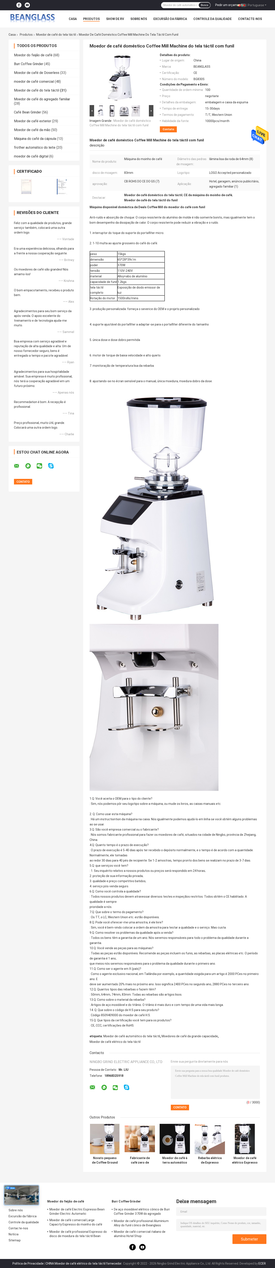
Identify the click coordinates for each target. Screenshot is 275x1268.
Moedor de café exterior (32, 121)
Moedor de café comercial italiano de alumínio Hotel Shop (140, 1234)
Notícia (13, 1234)
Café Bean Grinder (27, 112)
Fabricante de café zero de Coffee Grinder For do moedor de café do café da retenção (140, 1160)
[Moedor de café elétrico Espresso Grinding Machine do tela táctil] (245, 1139)
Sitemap (15, 1240)
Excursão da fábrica (170, 19)
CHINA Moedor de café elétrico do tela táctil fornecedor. (84, 1263)
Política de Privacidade (28, 1263)
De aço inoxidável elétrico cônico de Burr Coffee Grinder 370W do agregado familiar (142, 1212)
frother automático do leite (34, 147)
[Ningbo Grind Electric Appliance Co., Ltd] (32, 18)
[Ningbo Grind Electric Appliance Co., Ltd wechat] (42, 466)
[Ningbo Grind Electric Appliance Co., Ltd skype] (53, 466)
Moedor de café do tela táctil (56, 34)
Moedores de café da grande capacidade (190, 1036)
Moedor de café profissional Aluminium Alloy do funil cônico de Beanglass (141, 1223)
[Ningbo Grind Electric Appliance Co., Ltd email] (19, 466)
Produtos (91, 19)
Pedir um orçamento (229, 5)
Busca (204, 5)
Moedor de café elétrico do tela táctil (115, 1041)
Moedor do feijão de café (33, 55)
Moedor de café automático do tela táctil (131, 1036)
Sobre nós (138, 19)
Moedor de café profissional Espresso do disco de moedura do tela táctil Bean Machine (78, 1234)
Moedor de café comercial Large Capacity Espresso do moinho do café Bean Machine (75, 1222)
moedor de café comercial (34, 81)
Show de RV (115, 19)
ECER (262, 1263)
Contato (168, 129)
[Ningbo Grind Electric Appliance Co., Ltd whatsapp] (30, 466)
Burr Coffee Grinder (28, 64)
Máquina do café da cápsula (35, 139)
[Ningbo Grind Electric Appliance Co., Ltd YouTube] (27, 5)
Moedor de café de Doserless (36, 73)
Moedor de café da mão (32, 130)
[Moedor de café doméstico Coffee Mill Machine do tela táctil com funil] (120, 78)
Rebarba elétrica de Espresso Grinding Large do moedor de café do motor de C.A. (210, 1160)
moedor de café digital (31, 156)
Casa (73, 19)
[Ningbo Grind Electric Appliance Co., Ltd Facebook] (19, 5)
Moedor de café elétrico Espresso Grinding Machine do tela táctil (245, 1160)
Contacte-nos (250, 19)
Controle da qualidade (212, 19)
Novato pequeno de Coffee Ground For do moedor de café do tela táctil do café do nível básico (105, 1160)
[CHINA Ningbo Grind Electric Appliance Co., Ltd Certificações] (26, 186)
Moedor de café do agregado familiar (42, 99)
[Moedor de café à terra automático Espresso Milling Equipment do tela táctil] (175, 1139)
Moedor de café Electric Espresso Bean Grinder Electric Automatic (77, 1211)
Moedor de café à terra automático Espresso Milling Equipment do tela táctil (175, 1160)
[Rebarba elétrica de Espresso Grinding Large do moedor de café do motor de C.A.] (210, 1139)
